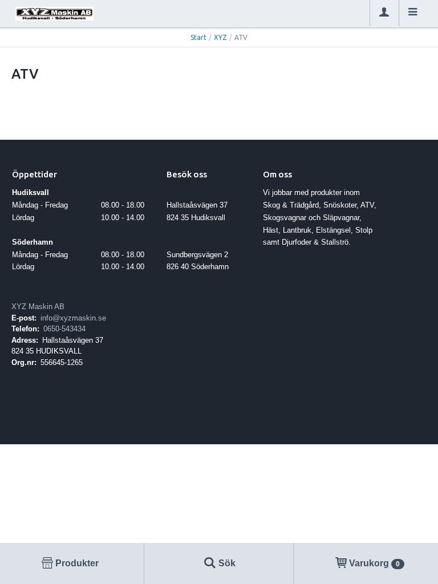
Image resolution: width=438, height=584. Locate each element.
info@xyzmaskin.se (73, 318)
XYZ (220, 37)
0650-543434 (64, 329)
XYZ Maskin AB (37, 306)
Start (198, 37)
